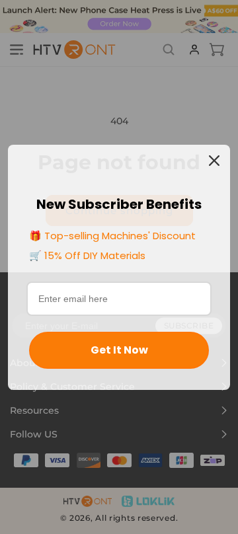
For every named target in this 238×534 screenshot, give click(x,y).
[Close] (214, 160)
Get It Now (119, 350)
